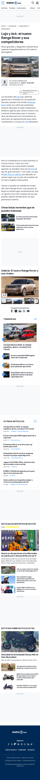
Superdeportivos (17, 458)
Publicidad (22, 750)
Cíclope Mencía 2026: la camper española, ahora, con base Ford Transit (18, 428)
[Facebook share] (12, 311)
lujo (18, 97)
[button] (4, 301)
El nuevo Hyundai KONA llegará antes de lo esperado (19, 437)
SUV (32, 169)
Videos (32, 8)
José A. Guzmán (27, 83)
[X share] (16, 311)
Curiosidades (15, 449)
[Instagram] (22, 744)
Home (3, 26)
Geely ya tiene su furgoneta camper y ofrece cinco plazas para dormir (18, 481)
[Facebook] (8, 744)
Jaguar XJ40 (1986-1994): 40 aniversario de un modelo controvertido (19, 463)
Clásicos (14, 467)
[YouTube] (25, 744)
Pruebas (12, 8)
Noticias (4, 8)
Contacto (31, 750)
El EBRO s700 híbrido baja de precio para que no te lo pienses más (19, 472)
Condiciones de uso (28, 760)
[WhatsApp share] (24, 311)
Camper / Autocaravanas (19, 431)
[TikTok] (31, 744)
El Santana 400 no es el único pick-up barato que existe (17, 445)
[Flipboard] (15, 744)
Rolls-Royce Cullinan (12, 174)
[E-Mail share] (28, 311)
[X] (12, 744)
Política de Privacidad (13, 758)
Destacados (21, 8)
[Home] (13, 3)
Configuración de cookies (13, 760)
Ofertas (12, 475)
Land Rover (12, 26)
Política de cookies (27, 758)
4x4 (27, 122)
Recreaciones (15, 440)
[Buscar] (33, 3)
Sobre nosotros (11, 750)
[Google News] (18, 744)
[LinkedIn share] (20, 311)
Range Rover (23, 26)
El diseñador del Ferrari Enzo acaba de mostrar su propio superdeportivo (18, 454)
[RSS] (28, 744)
